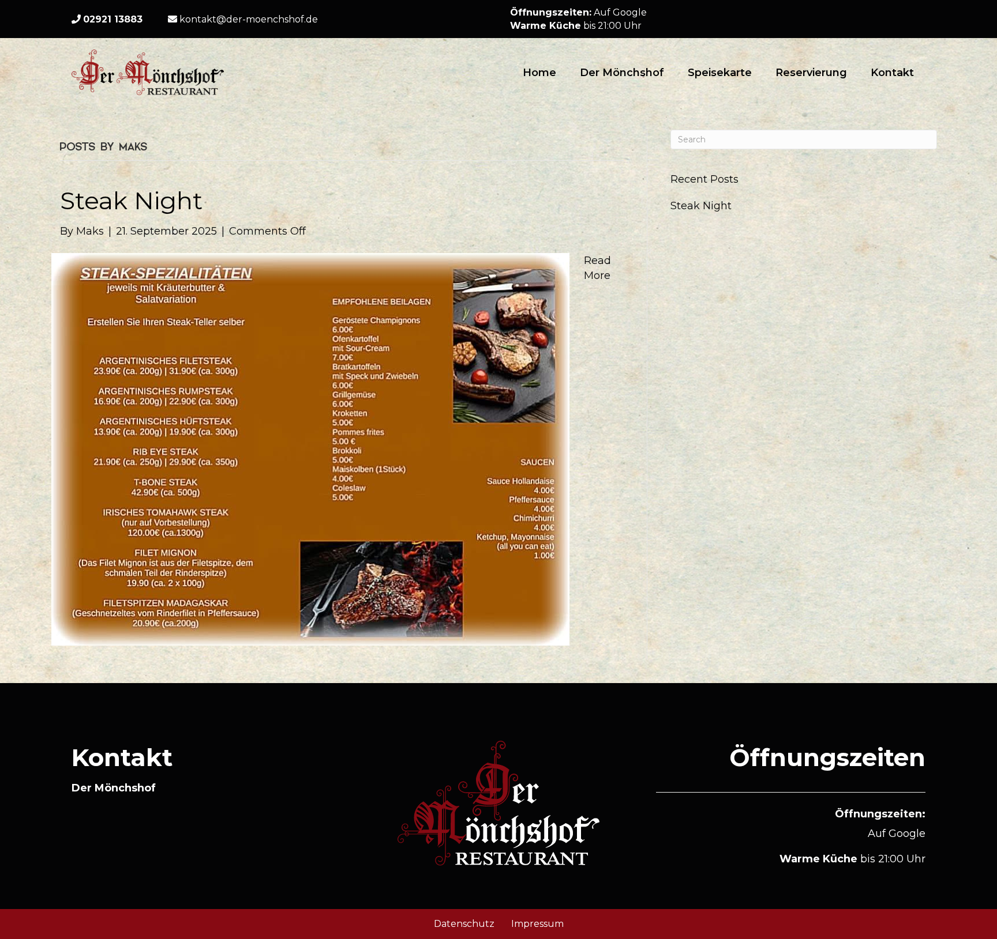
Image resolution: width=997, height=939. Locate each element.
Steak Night (131, 201)
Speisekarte (720, 72)
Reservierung (811, 72)
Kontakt (892, 72)
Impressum (537, 923)
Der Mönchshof (622, 72)
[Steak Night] (310, 448)
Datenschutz (464, 923)
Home (539, 72)
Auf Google (620, 12)
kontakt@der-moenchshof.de (247, 19)
